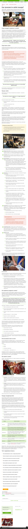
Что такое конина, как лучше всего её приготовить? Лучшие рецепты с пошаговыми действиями (7, 527)
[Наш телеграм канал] (23, 508)
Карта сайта (24, 528)
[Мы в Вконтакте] (16, 508)
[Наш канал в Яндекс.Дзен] (21, 508)
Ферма (4, 0)
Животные (3, 4)
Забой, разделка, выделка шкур (9, 4)
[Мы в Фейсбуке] (19, 508)
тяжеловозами (13, 443)
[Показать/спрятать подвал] (1, 527)
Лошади (7, 4)
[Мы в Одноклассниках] (18, 508)
